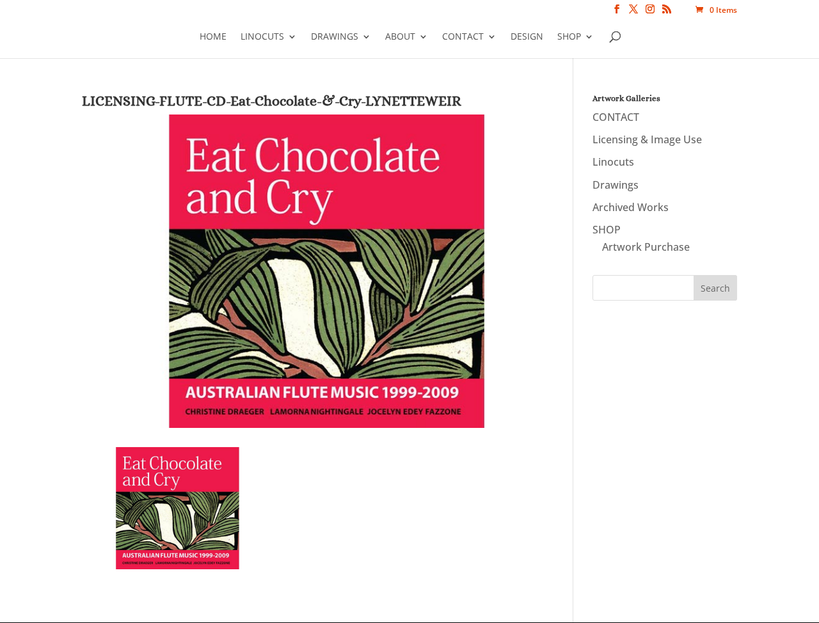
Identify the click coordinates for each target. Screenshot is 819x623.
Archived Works (630, 207)
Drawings (334, 36)
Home (213, 36)
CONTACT (463, 36)
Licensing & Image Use (647, 139)
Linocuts (262, 36)
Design (527, 36)
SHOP (569, 36)
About (400, 36)
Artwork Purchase (646, 247)
